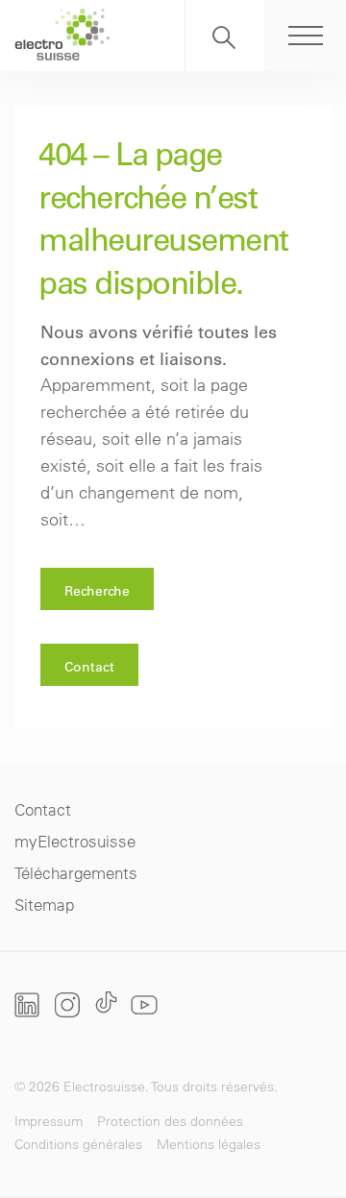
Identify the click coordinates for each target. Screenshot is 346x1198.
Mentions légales (208, 1144)
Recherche (224, 35)
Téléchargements (75, 873)
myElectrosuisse (75, 841)
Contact (89, 666)
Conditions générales (78, 1144)
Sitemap (44, 904)
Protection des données (170, 1121)
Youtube (144, 1004)
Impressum (48, 1121)
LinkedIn (27, 1004)
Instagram (67, 1004)
